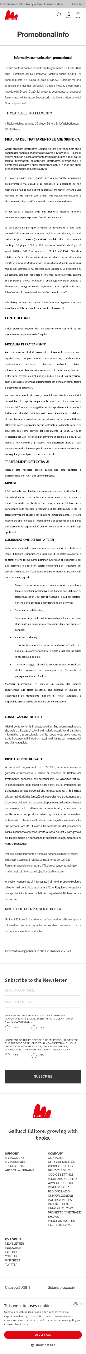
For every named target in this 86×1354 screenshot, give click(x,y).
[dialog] (43, 1326)
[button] (43, 1345)
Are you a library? (19, 1170)
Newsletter (14, 1243)
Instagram (13, 1248)
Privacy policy (59, 1170)
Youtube (11, 1256)
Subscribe (43, 1076)
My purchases (16, 1162)
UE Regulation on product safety (61, 1164)
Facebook (13, 1252)
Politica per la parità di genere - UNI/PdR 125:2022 (61, 1204)
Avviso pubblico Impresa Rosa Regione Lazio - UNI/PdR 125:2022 (61, 1189)
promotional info (62, 1179)
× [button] (81, 1304)
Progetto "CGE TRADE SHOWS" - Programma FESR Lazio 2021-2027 (64, 1219)
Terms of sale (16, 1166)
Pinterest (12, 1260)
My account (14, 1158)
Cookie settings (61, 1174)
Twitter (11, 1264)
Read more (21, 1324)
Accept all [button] (43, 1335)
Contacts (55, 1158)
